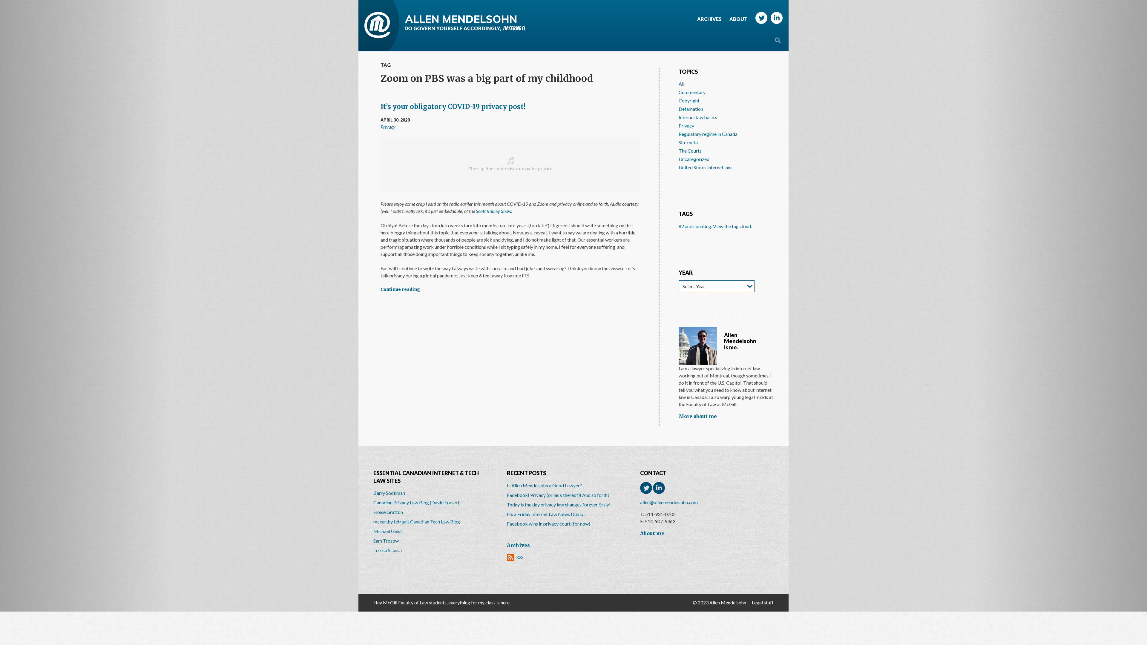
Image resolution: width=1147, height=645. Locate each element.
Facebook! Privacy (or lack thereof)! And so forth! (558, 495)
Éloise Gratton (388, 512)
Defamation (691, 109)
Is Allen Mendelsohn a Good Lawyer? (544, 485)
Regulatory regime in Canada (708, 134)
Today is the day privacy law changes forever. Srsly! (559, 504)
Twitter (761, 18)
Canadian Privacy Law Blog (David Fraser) (416, 502)
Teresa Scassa (387, 550)
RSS (519, 557)
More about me (698, 416)
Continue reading (400, 289)
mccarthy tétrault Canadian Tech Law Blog (416, 521)
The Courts (690, 150)
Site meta (688, 142)
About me (652, 533)
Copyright (689, 100)
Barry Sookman (389, 493)
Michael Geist (387, 531)
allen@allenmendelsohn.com (669, 502)
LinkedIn (777, 18)
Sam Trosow (386, 540)
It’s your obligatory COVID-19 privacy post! (453, 106)
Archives (709, 19)
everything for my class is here (479, 602)
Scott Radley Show (493, 211)
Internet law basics (698, 117)
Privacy (388, 127)
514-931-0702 (660, 514)
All (681, 84)
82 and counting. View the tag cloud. (715, 226)
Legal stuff (763, 602)
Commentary (692, 92)
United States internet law (705, 167)
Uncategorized (694, 159)
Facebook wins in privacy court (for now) (548, 523)
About (738, 19)
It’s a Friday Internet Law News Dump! (546, 514)
